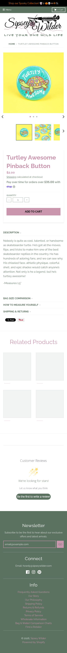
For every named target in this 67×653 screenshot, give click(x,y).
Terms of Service (33, 615)
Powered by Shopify (33, 642)
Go (60, 544)
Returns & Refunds (33, 607)
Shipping (11, 177)
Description (11, 232)
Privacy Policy (33, 611)
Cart (60, 9)
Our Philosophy (33, 599)
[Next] (63, 116)
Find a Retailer (34, 626)
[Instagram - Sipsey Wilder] (33, 572)
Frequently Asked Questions (33, 592)
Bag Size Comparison (16, 298)
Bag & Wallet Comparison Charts (33, 623)
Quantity (11, 195)
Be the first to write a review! (33, 496)
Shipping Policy (33, 603)
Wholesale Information (34, 619)
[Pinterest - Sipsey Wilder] (39, 572)
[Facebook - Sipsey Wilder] (28, 572)
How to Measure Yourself (20, 304)
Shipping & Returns (16, 311)
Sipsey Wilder (38, 638)
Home (12, 44)
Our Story (33, 595)
